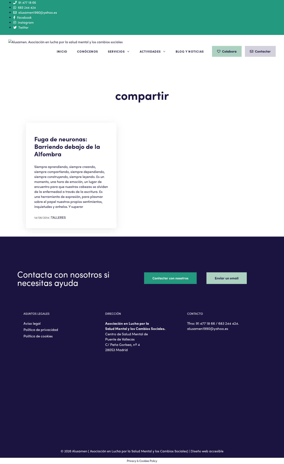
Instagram (26, 22)
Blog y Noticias (190, 51)
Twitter (23, 27)
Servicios (116, 51)
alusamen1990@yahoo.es (37, 12)
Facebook (24, 17)
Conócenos (87, 51)
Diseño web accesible (207, 451)
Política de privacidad (40, 329)
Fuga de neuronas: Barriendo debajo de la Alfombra (67, 146)
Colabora (229, 51)
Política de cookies (38, 335)
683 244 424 (27, 7)
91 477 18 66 (27, 2)
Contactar (263, 51)
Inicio (62, 51)
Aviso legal (32, 323)
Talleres (58, 217)
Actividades (150, 51)
